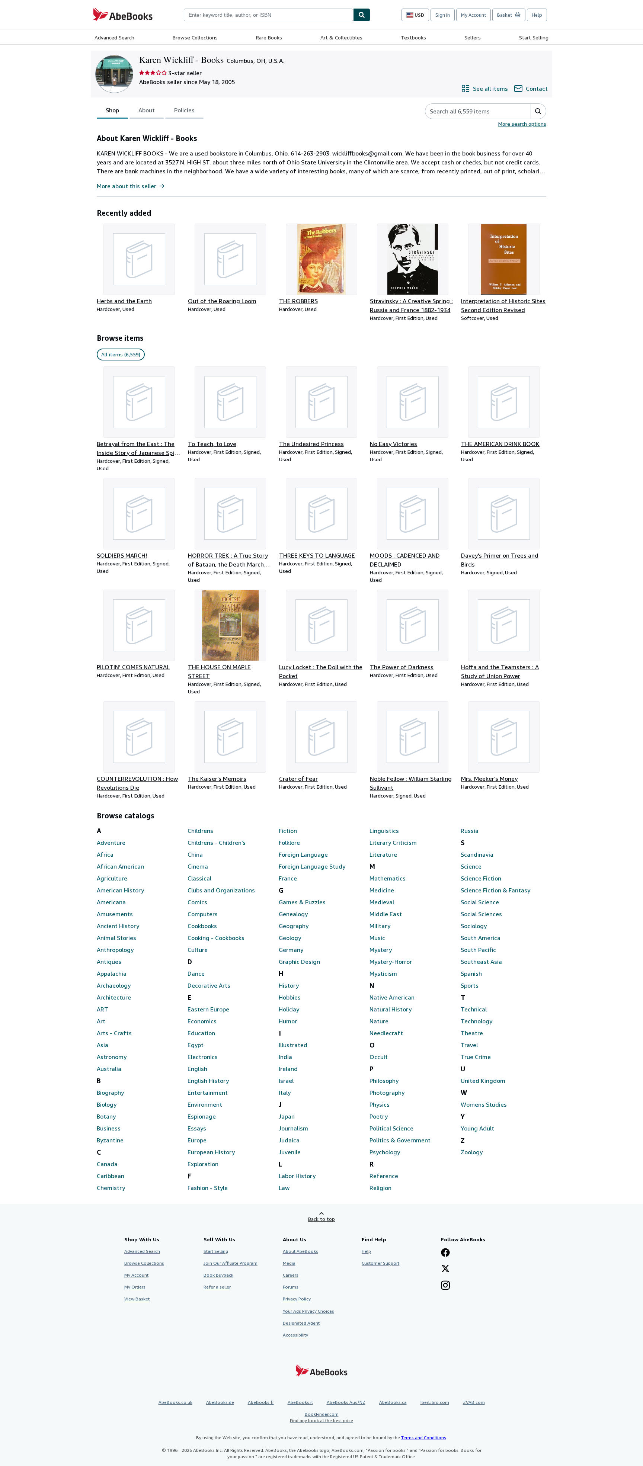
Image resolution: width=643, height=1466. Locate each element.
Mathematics (388, 878)
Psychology (385, 1152)
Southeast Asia (481, 961)
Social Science (480, 902)
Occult (379, 1057)
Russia (470, 830)
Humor (288, 1021)
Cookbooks (202, 926)
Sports (470, 985)
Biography (110, 1092)
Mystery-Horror (391, 961)
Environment (205, 1104)
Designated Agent (301, 1323)
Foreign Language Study (312, 866)
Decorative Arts (209, 985)
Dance (196, 973)
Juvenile (290, 1152)
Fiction (288, 830)
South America (480, 937)
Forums (290, 1287)
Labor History (297, 1176)
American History (120, 890)
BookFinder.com (321, 1417)
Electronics (203, 1057)
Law (284, 1187)
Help (537, 15)
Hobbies (290, 997)
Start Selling (533, 37)
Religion (380, 1187)
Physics (380, 1104)
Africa (105, 854)
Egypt (196, 1045)
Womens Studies (484, 1104)
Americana (111, 902)
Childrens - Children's (217, 842)
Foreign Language (303, 854)
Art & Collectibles (341, 37)
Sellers (472, 37)
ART (102, 1009)
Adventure (111, 842)
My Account (473, 15)
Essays (197, 1128)
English (197, 1068)
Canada (107, 1164)
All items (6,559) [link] (120, 354)
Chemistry (111, 1187)
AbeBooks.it (300, 1402)
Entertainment (208, 1092)
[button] (538, 111)
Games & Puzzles (302, 902)
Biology (106, 1104)
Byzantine (110, 1140)
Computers (203, 914)
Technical (474, 1009)
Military (380, 926)
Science (471, 866)
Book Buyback (218, 1275)
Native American (392, 997)
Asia (102, 1045)
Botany (106, 1116)
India (285, 1057)
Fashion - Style (208, 1187)
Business (109, 1128)
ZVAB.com (474, 1402)
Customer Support (380, 1263)
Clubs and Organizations (221, 890)
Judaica (289, 1140)
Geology (290, 937)
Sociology (474, 926)
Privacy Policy (297, 1299)
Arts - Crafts (114, 1033)
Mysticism (383, 973)
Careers (290, 1275)
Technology (476, 1021)
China (195, 854)
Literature (383, 854)
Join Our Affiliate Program (230, 1263)
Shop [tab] (112, 110)
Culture (198, 949)
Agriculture (112, 878)
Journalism (293, 1128)
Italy (285, 1092)
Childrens (200, 830)
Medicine (382, 890)
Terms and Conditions (423, 1437)
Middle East (386, 914)
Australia (109, 1068)
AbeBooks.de (220, 1402)
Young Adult (477, 1128)
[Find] (362, 15)
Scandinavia (477, 854)
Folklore (289, 842)
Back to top (321, 1219)
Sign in (442, 15)
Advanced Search (114, 37)
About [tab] (146, 110)
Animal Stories (116, 937)
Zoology (472, 1152)
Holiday (289, 1009)
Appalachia (112, 973)
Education (201, 1033)
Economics (202, 1021)
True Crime (476, 1057)
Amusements (115, 914)
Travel (469, 1045)
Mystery (381, 949)
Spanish (471, 973)
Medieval (382, 902)
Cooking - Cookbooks (216, 937)
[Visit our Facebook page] (445, 1253)
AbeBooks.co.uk (175, 1402)
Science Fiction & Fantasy (495, 890)
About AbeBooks (300, 1251)
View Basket (137, 1299)
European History (211, 1152)
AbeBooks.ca (393, 1402)
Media (289, 1263)
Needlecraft (386, 1033)
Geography (293, 926)
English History (208, 1080)
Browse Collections (195, 37)
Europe (197, 1140)
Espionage (202, 1116)
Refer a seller (217, 1287)
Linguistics (384, 830)
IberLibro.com (434, 1402)
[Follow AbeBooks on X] (445, 1269)
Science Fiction (481, 878)
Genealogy (293, 914)
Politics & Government (400, 1140)
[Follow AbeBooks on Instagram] (445, 1286)
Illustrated (293, 1045)
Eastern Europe (208, 1009)
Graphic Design (299, 961)
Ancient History (118, 926)
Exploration (203, 1164)
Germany (291, 949)
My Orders (134, 1287)
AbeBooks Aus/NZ (346, 1402)
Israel (286, 1080)
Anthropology (115, 949)
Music (377, 937)
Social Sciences (481, 914)
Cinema (198, 866)
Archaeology (114, 985)
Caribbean (110, 1176)
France (288, 878)
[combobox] (268, 15)
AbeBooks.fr (261, 1402)
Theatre (472, 1033)
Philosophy (384, 1080)
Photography (387, 1092)
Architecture (114, 997)
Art (101, 1021)
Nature (379, 1021)
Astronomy (112, 1057)
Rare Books (269, 37)
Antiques (109, 961)
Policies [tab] (184, 110)
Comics (197, 902)
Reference (384, 1176)
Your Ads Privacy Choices (308, 1311)
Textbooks (413, 37)
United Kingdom (483, 1080)
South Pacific (478, 949)
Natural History (391, 1009)
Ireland (288, 1068)
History (289, 985)
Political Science (391, 1128)
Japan (287, 1116)
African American (120, 866)
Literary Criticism (393, 842)
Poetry (379, 1116)
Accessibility (295, 1335)
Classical (199, 878)
